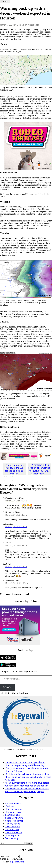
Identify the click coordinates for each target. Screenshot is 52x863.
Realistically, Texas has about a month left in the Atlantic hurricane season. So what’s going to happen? (28, 777)
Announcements (13, 803)
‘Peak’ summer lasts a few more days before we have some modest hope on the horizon (27, 784)
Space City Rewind (14, 817)
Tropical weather (13, 832)
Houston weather (14, 809)
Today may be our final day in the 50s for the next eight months (14, 469)
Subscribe (7, 687)
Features (9, 806)
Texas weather (12, 826)
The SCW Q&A (12, 829)
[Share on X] (8, 478)
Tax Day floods (12, 823)
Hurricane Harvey (13, 812)
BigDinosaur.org (17, 861)
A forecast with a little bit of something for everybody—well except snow (39, 469)
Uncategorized (12, 835)
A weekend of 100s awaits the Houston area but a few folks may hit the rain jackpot (27, 790)
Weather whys (12, 838)
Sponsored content (14, 820)
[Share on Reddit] (14, 478)
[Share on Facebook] (2, 478)
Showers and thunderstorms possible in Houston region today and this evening (25, 764)
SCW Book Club (12, 814)
